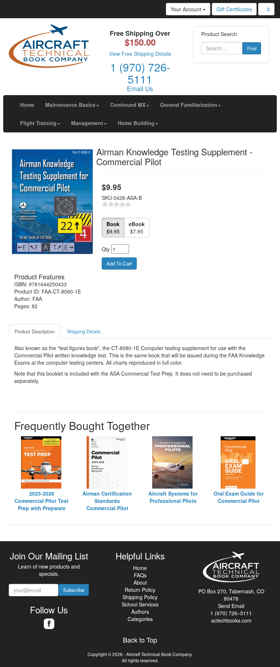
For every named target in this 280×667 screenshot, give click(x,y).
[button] (72, 105)
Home (140, 567)
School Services (140, 604)
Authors (140, 611)
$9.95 (113, 227)
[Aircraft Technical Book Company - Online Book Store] (49, 47)
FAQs (140, 575)
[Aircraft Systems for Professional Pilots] (172, 462)
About (140, 582)
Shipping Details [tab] (84, 331)
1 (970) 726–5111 (231, 613)
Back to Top (140, 640)
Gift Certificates (234, 9)
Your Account (187, 9)
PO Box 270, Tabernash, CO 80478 (231, 594)
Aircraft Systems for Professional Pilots (173, 497)
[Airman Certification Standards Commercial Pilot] (107, 462)
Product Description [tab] (35, 331)
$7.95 (137, 227)
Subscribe (73, 589)
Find (251, 48)
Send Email (231, 605)
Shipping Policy (140, 597)
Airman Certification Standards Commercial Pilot (107, 501)
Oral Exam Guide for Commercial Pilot (239, 497)
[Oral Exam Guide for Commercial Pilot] (238, 462)
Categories (140, 619)
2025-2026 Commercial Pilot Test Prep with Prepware (42, 501)
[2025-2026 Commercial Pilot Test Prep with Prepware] (41, 462)
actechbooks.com (231, 620)
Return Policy (140, 589)
